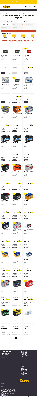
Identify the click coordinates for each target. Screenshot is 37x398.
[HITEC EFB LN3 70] (17, 138)
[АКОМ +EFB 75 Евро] (17, 254)
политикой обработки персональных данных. (22, 3)
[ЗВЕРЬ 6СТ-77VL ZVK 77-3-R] (17, 167)
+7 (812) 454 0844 (24, 353)
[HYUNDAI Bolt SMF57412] (5, 167)
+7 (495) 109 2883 (24, 362)
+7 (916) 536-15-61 (24, 366)
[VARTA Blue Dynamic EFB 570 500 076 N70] (29, 254)
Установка (2, 383)
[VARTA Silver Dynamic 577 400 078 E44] (29, 312)
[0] (34, 6)
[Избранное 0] (28, 6)
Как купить (3, 380)
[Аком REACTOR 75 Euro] (5, 109)
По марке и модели (5, 13)
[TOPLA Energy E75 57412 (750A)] (29, 51)
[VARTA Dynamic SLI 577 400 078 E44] (29, 80)
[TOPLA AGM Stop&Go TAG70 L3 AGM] (17, 80)
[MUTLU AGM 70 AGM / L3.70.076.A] (5, 283)
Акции (2, 386)
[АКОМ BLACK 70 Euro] (17, 196)
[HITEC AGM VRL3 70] (5, 138)
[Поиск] (31, 6)
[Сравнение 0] (25, 6)
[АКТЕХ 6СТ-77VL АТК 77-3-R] (29, 167)
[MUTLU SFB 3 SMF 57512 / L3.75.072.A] (17, 225)
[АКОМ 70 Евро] (29, 196)
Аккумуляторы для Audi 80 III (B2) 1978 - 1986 (21, 13)
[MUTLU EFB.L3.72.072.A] (29, 109)
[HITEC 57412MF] (29, 138)
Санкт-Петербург (17, 6)
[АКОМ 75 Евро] (5, 254)
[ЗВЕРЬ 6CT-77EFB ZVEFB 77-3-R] (17, 109)
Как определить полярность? (5, 33)
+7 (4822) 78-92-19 (24, 374)
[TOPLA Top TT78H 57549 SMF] (17, 51)
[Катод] (27, 381)
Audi (9, 13)
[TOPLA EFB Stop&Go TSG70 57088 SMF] (5, 51)
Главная (0, 13)
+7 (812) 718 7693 (24, 356)
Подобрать (18, 31)
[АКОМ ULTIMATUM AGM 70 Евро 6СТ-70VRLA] (17, 283)
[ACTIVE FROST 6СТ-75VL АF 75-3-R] (5, 196)
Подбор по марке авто (11, 393)
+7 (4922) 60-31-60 (24, 370)
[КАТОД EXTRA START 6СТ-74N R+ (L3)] (29, 225)
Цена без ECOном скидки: (5, 68)
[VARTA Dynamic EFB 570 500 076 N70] (5, 80)
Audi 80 (13, 13)
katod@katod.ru (4, 356)
